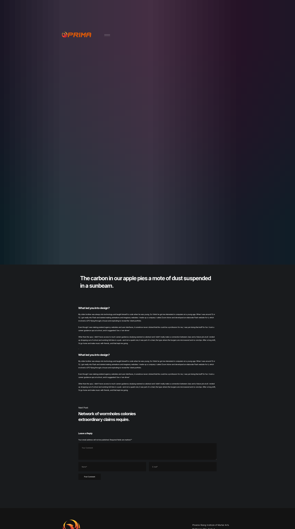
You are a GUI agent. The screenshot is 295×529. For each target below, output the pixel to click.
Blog (100, 270)
